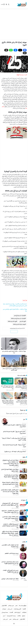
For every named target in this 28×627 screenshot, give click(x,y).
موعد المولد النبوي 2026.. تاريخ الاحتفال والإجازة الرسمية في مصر (7, 387)
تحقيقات (24, 612)
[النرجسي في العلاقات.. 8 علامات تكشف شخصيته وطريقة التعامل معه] (23, 525)
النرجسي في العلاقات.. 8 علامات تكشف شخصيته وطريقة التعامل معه (10, 525)
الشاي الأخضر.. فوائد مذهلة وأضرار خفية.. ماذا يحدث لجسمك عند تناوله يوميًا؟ (9, 491)
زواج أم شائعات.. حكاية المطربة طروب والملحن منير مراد (15, 310)
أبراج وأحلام (17, 612)
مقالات (19, 616)
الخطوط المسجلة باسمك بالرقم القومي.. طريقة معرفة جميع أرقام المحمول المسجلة (10, 533)
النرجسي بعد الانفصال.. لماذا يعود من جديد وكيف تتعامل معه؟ (10, 511)
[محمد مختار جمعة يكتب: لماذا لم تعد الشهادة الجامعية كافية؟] (23, 564)
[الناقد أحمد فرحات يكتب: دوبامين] (23, 581)
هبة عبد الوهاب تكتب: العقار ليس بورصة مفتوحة (10, 545)
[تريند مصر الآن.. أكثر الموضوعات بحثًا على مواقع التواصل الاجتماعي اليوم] (23, 504)
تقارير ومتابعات (17, 609)
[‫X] (20, 50)
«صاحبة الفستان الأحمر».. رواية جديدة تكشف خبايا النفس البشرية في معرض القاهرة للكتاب (15, 305)
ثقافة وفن (4, 605)
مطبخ (23, 616)
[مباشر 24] (22, 4)
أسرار (4, 616)
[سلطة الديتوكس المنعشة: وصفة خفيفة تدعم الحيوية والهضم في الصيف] (23, 484)
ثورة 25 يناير (22, 321)
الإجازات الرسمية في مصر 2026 (18, 318)
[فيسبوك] (25, 50)
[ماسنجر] (15, 50)
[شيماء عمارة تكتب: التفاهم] (23, 556)
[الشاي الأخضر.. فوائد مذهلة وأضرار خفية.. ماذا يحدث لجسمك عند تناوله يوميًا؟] (23, 490)
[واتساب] (11, 50)
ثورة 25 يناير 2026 (12, 321)
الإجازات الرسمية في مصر (19, 315)
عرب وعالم (11, 605)
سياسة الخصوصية (11, 616)
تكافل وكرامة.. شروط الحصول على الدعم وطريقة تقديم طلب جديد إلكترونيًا (21, 387)
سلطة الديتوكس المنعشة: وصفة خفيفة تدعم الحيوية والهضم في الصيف (10, 484)
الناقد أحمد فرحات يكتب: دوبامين (9, 579)
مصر (16, 605)
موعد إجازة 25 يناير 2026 (19, 324)
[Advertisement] (14, 24)
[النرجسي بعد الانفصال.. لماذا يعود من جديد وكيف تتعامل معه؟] (23, 512)
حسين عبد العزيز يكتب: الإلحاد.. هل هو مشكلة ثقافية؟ (10, 571)
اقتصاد (11, 612)
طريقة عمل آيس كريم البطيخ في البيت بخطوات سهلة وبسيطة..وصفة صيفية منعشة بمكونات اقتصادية (10, 462)
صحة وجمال (5, 612)
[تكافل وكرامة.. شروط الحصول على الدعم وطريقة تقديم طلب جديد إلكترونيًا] (21, 381)
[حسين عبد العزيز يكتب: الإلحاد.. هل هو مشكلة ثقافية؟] (23, 573)
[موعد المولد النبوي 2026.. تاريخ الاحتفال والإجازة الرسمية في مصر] (7, 381)
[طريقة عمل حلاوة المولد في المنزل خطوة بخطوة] (23, 470)
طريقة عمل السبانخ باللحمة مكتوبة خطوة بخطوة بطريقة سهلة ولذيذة (11, 476)
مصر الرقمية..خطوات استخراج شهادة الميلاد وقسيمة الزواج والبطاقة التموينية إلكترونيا (7, 402)
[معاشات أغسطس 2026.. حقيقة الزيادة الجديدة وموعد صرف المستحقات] (21, 395)
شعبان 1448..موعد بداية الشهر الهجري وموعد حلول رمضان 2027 (10, 518)
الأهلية (24, 609)
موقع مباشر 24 (22, 605)
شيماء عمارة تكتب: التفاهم (11, 553)
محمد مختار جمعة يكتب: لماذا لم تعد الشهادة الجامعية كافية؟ (10, 562)
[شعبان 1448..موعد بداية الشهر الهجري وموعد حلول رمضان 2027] (23, 518)
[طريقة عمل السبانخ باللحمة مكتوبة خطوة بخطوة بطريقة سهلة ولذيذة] (23, 476)
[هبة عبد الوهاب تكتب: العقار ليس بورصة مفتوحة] (23, 548)
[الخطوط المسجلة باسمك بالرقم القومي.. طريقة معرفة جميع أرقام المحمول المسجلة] (23, 533)
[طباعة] (25, 53)
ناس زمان (10, 609)
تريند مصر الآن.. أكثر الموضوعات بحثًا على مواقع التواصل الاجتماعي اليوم (9, 505)
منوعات (4, 609)
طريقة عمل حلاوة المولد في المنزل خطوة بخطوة (9, 470)
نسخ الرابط (14, 331)
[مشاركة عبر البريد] (6, 50)
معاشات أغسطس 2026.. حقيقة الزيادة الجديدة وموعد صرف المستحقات (21, 402)
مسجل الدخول (16, 413)
